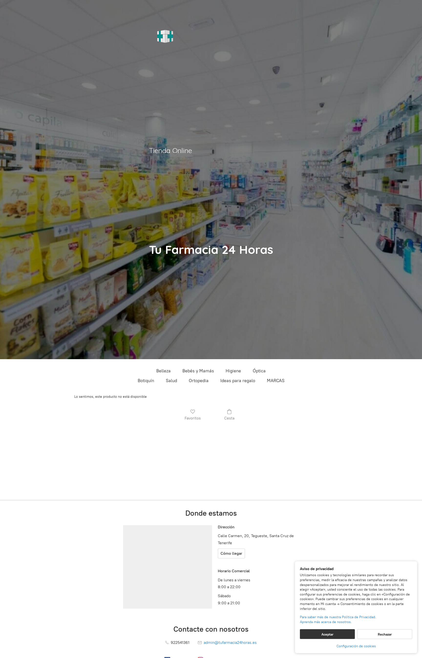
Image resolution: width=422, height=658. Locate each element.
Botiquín (146, 380)
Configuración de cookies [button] (356, 646)
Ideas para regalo (237, 380)
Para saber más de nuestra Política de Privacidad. (338, 617)
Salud (171, 380)
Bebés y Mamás (198, 371)
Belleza (163, 371)
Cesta (229, 418)
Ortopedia (199, 380)
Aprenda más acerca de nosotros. (326, 622)
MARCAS (276, 380)
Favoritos (193, 418)
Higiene (233, 371)
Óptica (259, 371)
